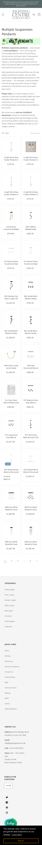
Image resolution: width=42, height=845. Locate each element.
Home (7, 651)
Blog (6, 682)
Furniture (8, 616)
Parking (7, 693)
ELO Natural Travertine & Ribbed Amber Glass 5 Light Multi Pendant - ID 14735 (11, 232)
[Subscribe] (9, 785)
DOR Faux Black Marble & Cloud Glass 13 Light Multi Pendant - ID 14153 (30, 545)
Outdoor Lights (10, 600)
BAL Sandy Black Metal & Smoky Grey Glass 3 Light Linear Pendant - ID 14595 (30, 301)
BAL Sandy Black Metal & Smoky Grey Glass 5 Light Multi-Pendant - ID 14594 (11, 336)
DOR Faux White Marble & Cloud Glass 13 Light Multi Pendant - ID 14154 (11, 545)
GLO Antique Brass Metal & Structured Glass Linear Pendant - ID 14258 (30, 473)
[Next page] (36, 560)
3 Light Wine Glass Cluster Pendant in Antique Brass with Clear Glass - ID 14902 (11, 197)
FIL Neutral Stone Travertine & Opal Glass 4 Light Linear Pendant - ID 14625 (11, 265)
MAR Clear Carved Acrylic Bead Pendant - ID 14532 (11, 368)
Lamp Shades (10, 621)
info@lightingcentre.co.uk (15, 743)
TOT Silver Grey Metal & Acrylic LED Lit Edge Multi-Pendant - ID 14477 (30, 438)
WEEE (7, 698)
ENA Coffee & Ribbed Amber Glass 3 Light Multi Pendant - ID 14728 (30, 230)
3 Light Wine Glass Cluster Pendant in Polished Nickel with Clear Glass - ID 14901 (30, 197)
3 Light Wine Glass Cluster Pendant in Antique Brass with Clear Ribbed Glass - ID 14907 (11, 162)
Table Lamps (9, 605)
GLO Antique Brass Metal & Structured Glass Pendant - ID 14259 (11, 473)
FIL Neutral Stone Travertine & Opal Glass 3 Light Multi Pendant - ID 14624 (30, 265)
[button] (2, 14)
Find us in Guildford (16, 123)
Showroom (9, 661)
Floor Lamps (9, 595)
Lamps (7, 703)
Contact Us (9, 672)
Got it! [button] (21, 841)
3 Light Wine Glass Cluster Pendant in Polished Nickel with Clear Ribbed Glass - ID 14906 (30, 162)
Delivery (8, 656)
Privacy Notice (10, 677)
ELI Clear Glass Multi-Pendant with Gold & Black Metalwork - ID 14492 (11, 405)
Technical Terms (11, 688)
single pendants (18, 78)
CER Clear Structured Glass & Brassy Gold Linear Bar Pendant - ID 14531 (30, 370)
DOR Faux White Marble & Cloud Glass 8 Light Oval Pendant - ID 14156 (11, 511)
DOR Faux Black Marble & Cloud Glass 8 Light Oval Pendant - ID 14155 (30, 511)
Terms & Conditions (12, 666)
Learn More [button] (17, 835)
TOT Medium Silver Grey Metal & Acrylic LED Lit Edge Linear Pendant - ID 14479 (30, 405)
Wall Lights (9, 611)
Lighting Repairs (11, 709)
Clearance (8, 626)
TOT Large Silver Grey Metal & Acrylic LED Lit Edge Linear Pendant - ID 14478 (11, 440)
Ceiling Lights (10, 589)
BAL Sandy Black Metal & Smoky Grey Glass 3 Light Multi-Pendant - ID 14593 (31, 336)
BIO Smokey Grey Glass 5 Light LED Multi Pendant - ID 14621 (11, 300)
